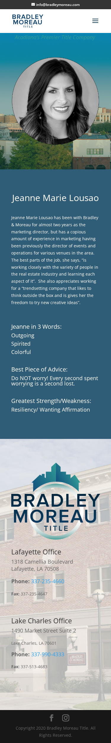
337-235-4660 (47, 581)
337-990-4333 (47, 654)
